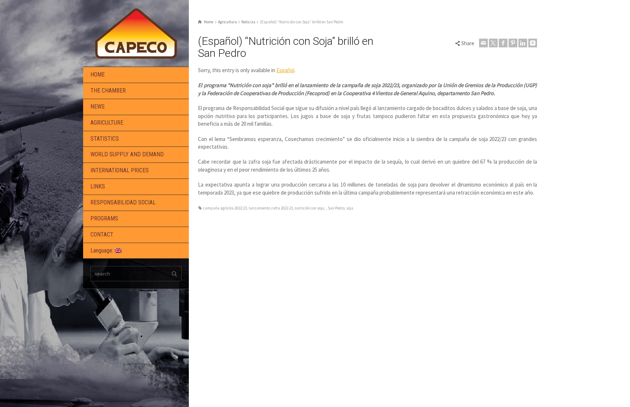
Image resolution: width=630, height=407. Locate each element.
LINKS (97, 186)
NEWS (97, 106)
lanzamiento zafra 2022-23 (271, 208)
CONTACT (101, 234)
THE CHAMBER (108, 90)
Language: (102, 250)
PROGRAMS (104, 218)
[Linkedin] (522, 43)
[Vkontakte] (532, 43)
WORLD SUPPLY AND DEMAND (127, 154)
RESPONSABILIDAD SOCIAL (123, 202)
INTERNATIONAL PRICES (119, 170)
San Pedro (336, 208)
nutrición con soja (309, 208)
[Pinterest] (513, 43)
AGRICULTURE (106, 122)
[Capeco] (136, 32)
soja (349, 208)
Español (285, 70)
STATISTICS (104, 138)
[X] (493, 43)
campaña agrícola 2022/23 (225, 208)
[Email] (483, 43)
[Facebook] (503, 43)
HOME (97, 74)
